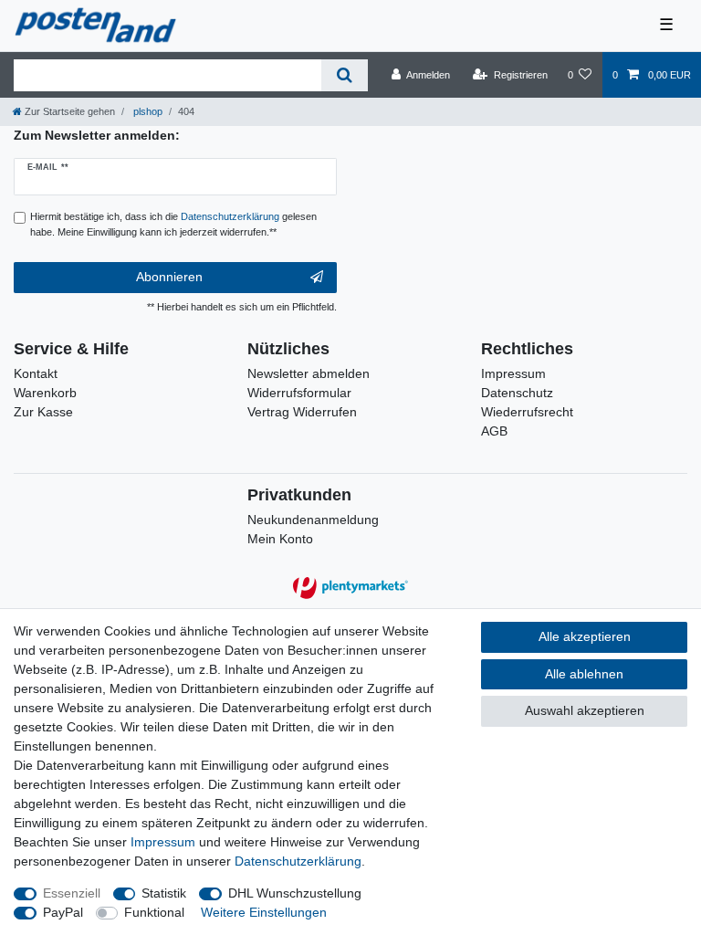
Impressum (513, 373)
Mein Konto (280, 538)
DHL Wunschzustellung (294, 893)
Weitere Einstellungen (264, 912)
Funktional (154, 912)
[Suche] (344, 75)
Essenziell (71, 893)
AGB (494, 431)
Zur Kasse (43, 411)
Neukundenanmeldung (313, 519)
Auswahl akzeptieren (584, 710)
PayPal (63, 912)
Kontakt (36, 373)
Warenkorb (45, 392)
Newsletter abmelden (308, 373)
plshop (146, 111)
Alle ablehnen (584, 674)
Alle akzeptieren (585, 636)
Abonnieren (169, 276)
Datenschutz (517, 392)
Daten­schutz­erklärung (298, 861)
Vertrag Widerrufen (302, 411)
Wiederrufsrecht (527, 411)
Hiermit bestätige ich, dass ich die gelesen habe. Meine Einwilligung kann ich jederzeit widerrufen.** (173, 224)
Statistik (163, 893)
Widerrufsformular (299, 392)
